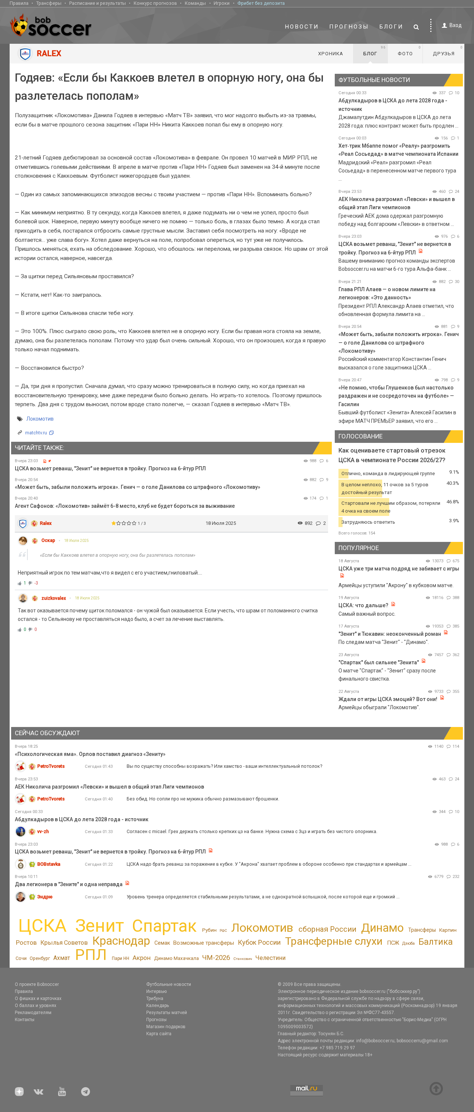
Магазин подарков (166, 1026)
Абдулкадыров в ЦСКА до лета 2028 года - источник (81, 819)
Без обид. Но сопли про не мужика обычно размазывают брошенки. (203, 799)
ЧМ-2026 (216, 958)
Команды (195, 3)
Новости (302, 26)
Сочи (21, 958)
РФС (223, 930)
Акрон (142, 957)
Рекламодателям (33, 1012)
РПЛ (91, 954)
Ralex (45, 523)
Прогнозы (349, 26)
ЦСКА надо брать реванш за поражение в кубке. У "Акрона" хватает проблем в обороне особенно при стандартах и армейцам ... (269, 864)
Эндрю (45, 896)
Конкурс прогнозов (155, 3)
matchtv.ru (36, 432)
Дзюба (408, 943)
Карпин (448, 930)
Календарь (157, 1005)
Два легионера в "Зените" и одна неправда (69, 884)
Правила (19, 3)
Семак (162, 943)
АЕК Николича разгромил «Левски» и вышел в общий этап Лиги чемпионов (109, 787)
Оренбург (40, 958)
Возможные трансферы (203, 943)
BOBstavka (48, 864)
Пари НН (120, 958)
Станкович (242, 959)
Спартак (164, 926)
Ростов (26, 942)
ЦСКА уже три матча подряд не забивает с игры (398, 569)
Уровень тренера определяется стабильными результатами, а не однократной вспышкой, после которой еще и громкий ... (263, 896)
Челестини (270, 957)
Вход (456, 25)
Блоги (391, 26)
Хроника (330, 53)
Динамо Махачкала (176, 958)
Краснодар (121, 941)
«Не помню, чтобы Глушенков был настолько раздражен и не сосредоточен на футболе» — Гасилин (396, 396)
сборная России (327, 929)
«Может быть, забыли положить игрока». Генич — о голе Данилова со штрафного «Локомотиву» (137, 487)
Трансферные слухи (334, 941)
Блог (374, 50)
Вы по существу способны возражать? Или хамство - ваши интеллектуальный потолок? (224, 766)
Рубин (209, 930)
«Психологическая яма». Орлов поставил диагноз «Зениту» (90, 754)
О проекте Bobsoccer (37, 984)
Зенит (99, 925)
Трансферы (48, 3)
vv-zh (43, 831)
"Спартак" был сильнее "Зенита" (378, 662)
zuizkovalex (53, 598)
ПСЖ (393, 943)
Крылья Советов (64, 942)
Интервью (156, 991)
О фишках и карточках (38, 998)
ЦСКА (42, 925)
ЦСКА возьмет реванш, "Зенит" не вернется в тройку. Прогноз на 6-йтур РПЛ (110, 468)
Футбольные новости (168, 984)
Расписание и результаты (97, 3)
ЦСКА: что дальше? (363, 605)
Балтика (435, 942)
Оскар (48, 540)
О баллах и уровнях (35, 1005)
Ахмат (61, 957)
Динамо (382, 928)
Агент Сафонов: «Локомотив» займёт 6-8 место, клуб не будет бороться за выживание (125, 506)
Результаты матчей (166, 1012)
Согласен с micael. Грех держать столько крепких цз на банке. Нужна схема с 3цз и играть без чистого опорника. (252, 831)
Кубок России (259, 942)
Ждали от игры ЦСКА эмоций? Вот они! (387, 699)
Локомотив (40, 419)
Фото (409, 50)
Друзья (448, 50)
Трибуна (154, 998)
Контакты (24, 1019)
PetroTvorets (51, 766)
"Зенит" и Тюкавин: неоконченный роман (389, 634)
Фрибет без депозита (261, 3)
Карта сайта (158, 1033)
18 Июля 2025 (76, 541)
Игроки (222, 3)
